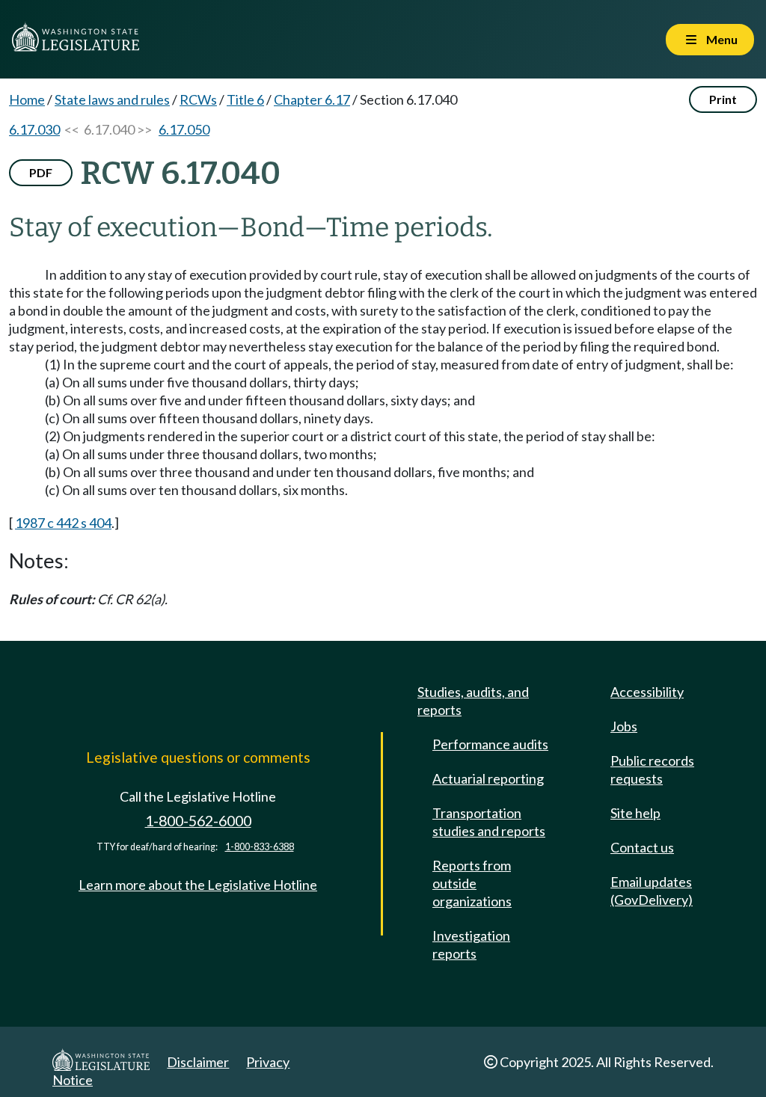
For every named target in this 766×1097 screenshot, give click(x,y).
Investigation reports (471, 944)
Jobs (623, 726)
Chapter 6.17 (312, 99)
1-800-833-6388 (259, 846)
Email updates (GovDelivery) (651, 890)
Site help (635, 813)
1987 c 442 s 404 (63, 522)
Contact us (642, 847)
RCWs (198, 99)
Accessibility (647, 691)
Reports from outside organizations (472, 883)
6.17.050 (184, 129)
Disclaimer (198, 1062)
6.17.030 (34, 129)
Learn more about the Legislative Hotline (198, 884)
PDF (40, 172)
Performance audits (490, 744)
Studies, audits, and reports (473, 700)
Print (723, 99)
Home (27, 99)
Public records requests (652, 769)
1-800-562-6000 (198, 820)
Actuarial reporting (488, 778)
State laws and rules (112, 99)
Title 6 (245, 99)
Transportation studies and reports (488, 822)
